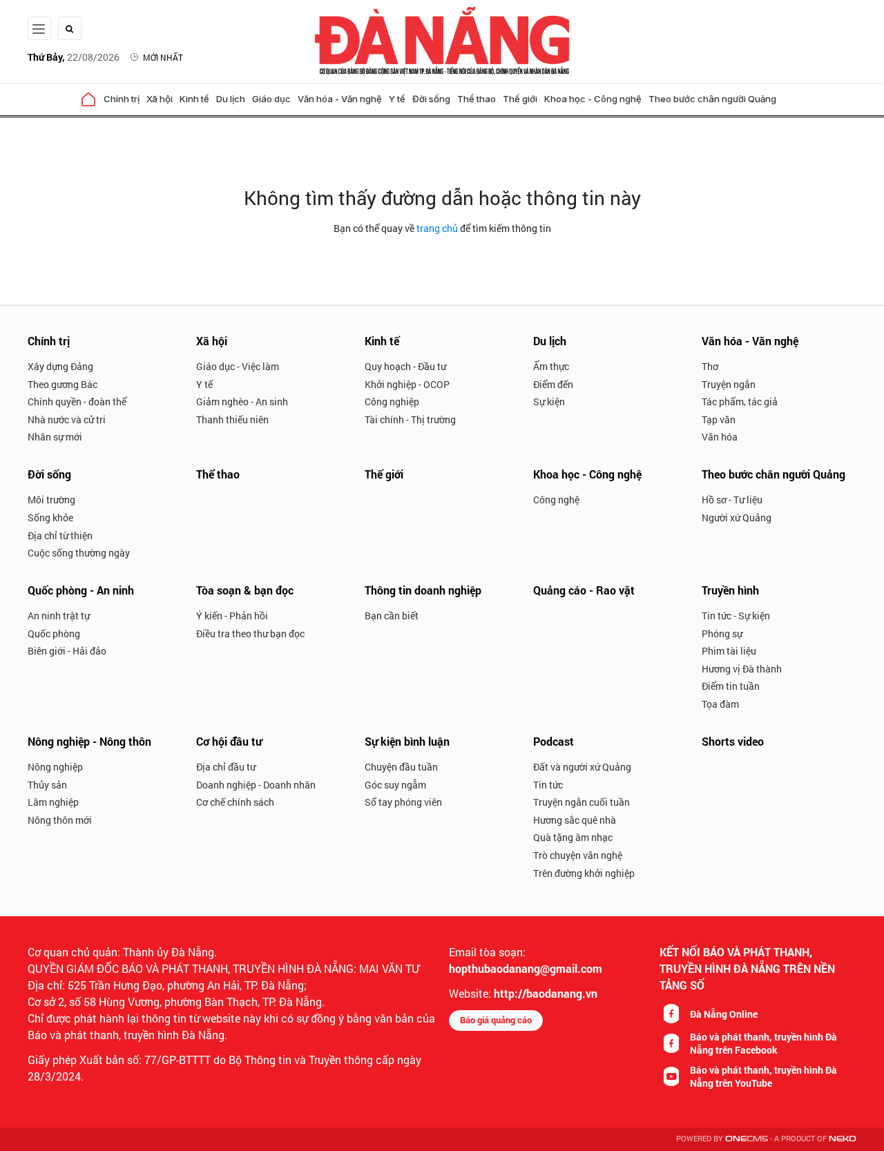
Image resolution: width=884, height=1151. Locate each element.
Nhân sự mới (55, 436)
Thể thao (476, 98)
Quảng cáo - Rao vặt (584, 590)
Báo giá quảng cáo (496, 1020)
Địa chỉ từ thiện (60, 535)
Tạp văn (719, 419)
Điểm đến (553, 384)
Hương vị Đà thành (742, 668)
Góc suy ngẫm (395, 784)
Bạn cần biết (392, 615)
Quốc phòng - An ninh (81, 590)
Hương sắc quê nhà (574, 819)
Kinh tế (194, 98)
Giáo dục (271, 98)
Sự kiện (549, 401)
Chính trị (122, 98)
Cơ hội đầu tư (229, 741)
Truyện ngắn (729, 384)
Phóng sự (722, 633)
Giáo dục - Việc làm (237, 366)
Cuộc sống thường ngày (79, 552)
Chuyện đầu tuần (401, 766)
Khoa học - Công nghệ (593, 98)
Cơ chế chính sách (235, 802)
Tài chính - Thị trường (410, 419)
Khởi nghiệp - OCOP (407, 384)
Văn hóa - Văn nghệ (340, 98)
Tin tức (548, 784)
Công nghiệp (392, 401)
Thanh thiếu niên (232, 419)
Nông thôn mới (60, 819)
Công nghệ (556, 499)
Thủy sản (47, 784)
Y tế (397, 98)
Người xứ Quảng (736, 517)
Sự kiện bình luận (407, 741)
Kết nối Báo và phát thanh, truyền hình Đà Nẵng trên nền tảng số (747, 968)
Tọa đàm (720, 703)
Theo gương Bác (62, 384)
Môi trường (51, 499)
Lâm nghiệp (53, 802)
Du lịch (230, 98)
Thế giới (520, 98)
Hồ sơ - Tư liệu (732, 499)
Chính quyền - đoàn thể (77, 401)
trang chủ (437, 228)
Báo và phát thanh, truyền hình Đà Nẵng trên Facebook (763, 1043)
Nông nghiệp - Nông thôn (89, 741)
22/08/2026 (73, 57)
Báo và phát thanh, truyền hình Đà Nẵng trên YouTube (763, 1076)
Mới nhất (163, 57)
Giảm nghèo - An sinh (242, 401)
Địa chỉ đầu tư (226, 766)
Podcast (553, 741)
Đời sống (431, 98)
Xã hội (159, 98)
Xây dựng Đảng (60, 366)
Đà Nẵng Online (724, 1014)
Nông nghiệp (55, 766)
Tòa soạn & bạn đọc (245, 590)
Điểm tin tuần (731, 686)
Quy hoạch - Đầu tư (405, 366)
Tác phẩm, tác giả (740, 401)
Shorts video (733, 741)
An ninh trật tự (59, 615)
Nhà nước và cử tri (67, 419)
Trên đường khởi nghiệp (584, 873)
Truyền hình (730, 590)
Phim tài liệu (729, 650)
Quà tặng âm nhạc (573, 837)
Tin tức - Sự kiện (736, 615)
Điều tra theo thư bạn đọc (250, 633)
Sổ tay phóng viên (403, 802)
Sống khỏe (50, 517)
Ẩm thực (551, 366)
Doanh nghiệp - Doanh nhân (256, 784)
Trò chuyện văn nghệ (577, 855)
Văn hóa (720, 436)
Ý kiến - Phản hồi (232, 615)
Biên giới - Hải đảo (67, 650)
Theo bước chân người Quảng (712, 98)
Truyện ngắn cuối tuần (581, 802)
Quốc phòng (54, 633)
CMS (746, 1138)
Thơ (710, 366)
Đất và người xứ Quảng (582, 766)
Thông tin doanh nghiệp (423, 590)
